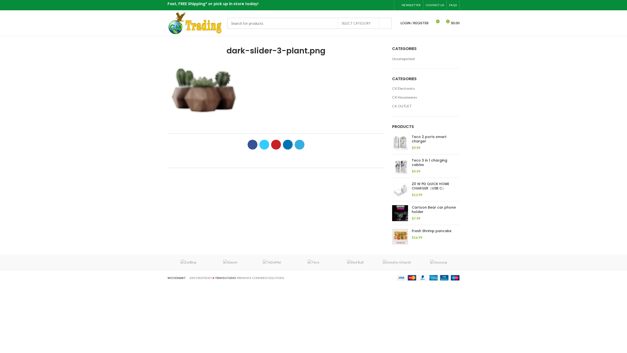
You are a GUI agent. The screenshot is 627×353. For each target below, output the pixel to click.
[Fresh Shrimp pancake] (400, 237)
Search (385, 23)
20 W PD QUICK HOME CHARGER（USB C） (430, 186)
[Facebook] (364, 5)
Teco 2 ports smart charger (429, 139)
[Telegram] (389, 5)
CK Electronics (403, 88)
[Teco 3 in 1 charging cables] (400, 166)
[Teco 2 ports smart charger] (400, 143)
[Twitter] (370, 5)
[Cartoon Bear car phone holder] (400, 213)
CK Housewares (404, 97)
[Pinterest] (376, 5)
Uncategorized (403, 59)
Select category (356, 23)
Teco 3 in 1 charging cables (429, 162)
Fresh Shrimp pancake (431, 231)
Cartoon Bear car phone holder (434, 209)
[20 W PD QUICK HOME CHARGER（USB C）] (400, 190)
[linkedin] (382, 5)
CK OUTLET (402, 106)
